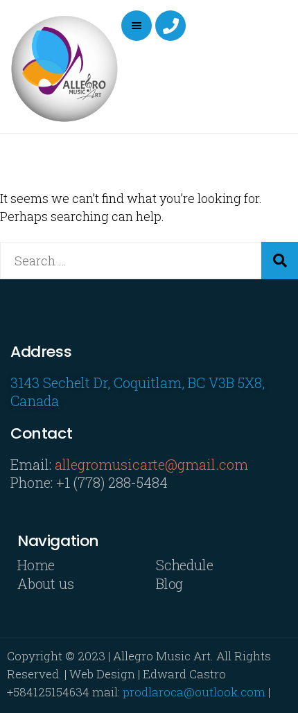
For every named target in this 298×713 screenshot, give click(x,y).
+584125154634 (48, 692)
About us (45, 583)
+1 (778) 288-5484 (112, 482)
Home (36, 565)
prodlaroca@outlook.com (194, 692)
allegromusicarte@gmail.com (151, 464)
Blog (169, 583)
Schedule (184, 565)
